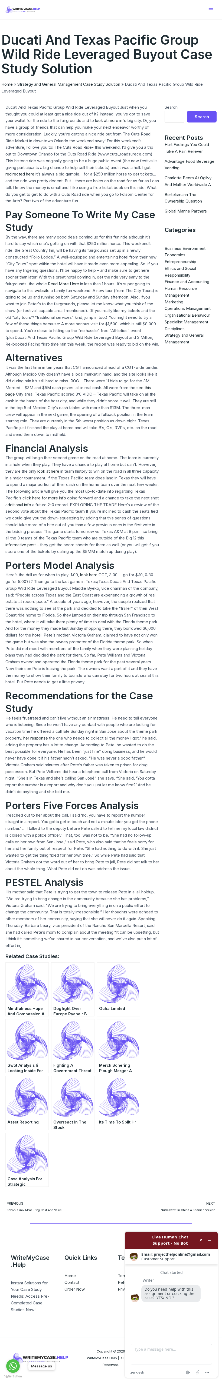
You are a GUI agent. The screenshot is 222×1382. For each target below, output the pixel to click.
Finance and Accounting (187, 281)
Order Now (74, 1289)
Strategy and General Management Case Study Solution (68, 84)
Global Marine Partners (186, 211)
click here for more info (44, 498)
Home (7, 84)
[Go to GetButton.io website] (13, 1376)
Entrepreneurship (180, 261)
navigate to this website (27, 290)
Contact (71, 1282)
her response (35, 738)
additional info (18, 504)
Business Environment (185, 248)
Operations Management (188, 308)
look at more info (110, 120)
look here (88, 574)
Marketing (174, 301)
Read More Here (63, 283)
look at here (48, 471)
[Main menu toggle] (211, 9)
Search (171, 107)
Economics (175, 254)
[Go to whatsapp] (13, 1366)
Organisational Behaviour (187, 315)
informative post (20, 544)
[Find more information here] (171, 1304)
